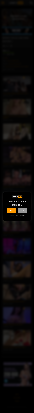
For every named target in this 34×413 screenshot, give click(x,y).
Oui (11, 210)
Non (22, 210)
